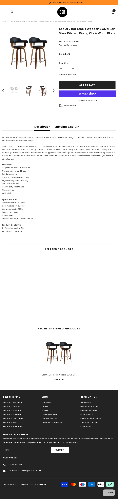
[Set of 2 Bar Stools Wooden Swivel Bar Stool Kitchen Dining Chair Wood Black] (59, 353)
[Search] (12, 12)
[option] (28, 53)
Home (4, 21)
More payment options (87, 100)
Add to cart (87, 85)
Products (15, 21)
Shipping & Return (67, 126)
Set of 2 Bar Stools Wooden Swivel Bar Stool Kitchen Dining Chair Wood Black (59, 375)
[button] (3, 90)
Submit (59, 449)
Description (42, 126)
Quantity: (63, 63)
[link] (20, 307)
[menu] (4, 12)
